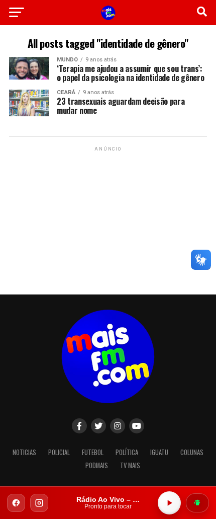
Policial (59, 452)
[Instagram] (39, 503)
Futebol (92, 452)
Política (127, 452)
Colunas (191, 452)
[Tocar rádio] (169, 502)
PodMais (96, 465)
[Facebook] (16, 503)
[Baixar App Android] (197, 502)
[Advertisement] (108, 216)
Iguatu (159, 452)
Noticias (24, 452)
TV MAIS (130, 465)
